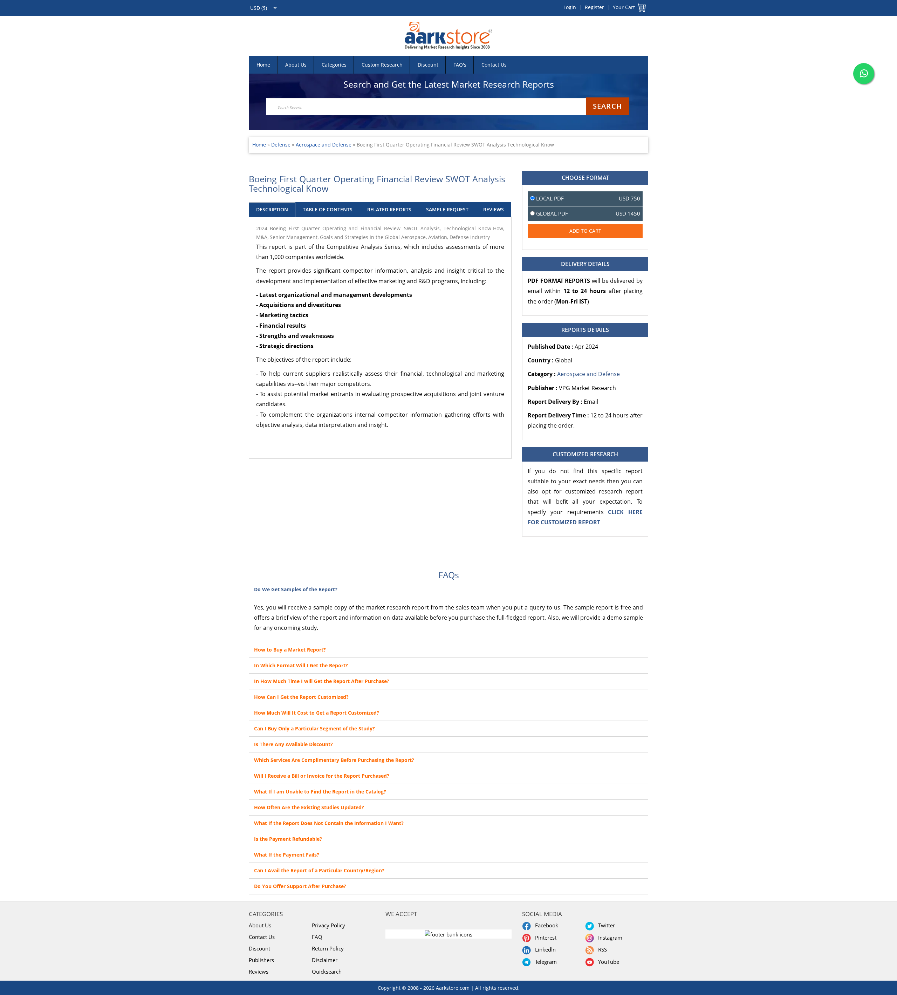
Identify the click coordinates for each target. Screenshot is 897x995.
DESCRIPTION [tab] (272, 209)
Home (263, 64)
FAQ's (459, 64)
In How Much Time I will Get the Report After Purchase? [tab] (321, 681)
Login (569, 7)
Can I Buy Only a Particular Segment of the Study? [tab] (314, 728)
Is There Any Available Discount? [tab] (293, 744)
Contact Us (494, 64)
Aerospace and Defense (323, 144)
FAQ (317, 936)
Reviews (258, 971)
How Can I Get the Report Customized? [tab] (301, 697)
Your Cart (624, 7)
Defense (281, 144)
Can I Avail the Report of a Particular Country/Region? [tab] (319, 870)
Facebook (545, 925)
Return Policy (328, 948)
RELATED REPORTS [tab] (389, 209)
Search (607, 106)
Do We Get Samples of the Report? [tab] (295, 589)
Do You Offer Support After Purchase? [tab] (300, 886)
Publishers (261, 959)
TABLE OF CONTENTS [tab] (327, 209)
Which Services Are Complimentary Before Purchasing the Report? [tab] (334, 760)
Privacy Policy (328, 925)
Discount (428, 64)
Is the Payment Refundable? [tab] (288, 839)
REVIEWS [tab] (493, 209)
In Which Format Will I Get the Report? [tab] (301, 665)
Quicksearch (327, 971)
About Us (296, 64)
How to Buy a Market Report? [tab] (290, 649)
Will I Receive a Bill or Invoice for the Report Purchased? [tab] (321, 775)
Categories (334, 64)
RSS (601, 949)
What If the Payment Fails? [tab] (286, 854)
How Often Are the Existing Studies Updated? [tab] (309, 807)
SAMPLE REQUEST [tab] (447, 209)
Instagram (608, 937)
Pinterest (544, 937)
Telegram (544, 961)
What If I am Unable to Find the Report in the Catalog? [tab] (320, 791)
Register (594, 7)
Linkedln (544, 949)
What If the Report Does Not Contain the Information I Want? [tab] (329, 823)
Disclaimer (324, 959)
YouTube (607, 961)
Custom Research (382, 64)
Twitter (605, 925)
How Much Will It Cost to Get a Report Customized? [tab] (316, 712)
